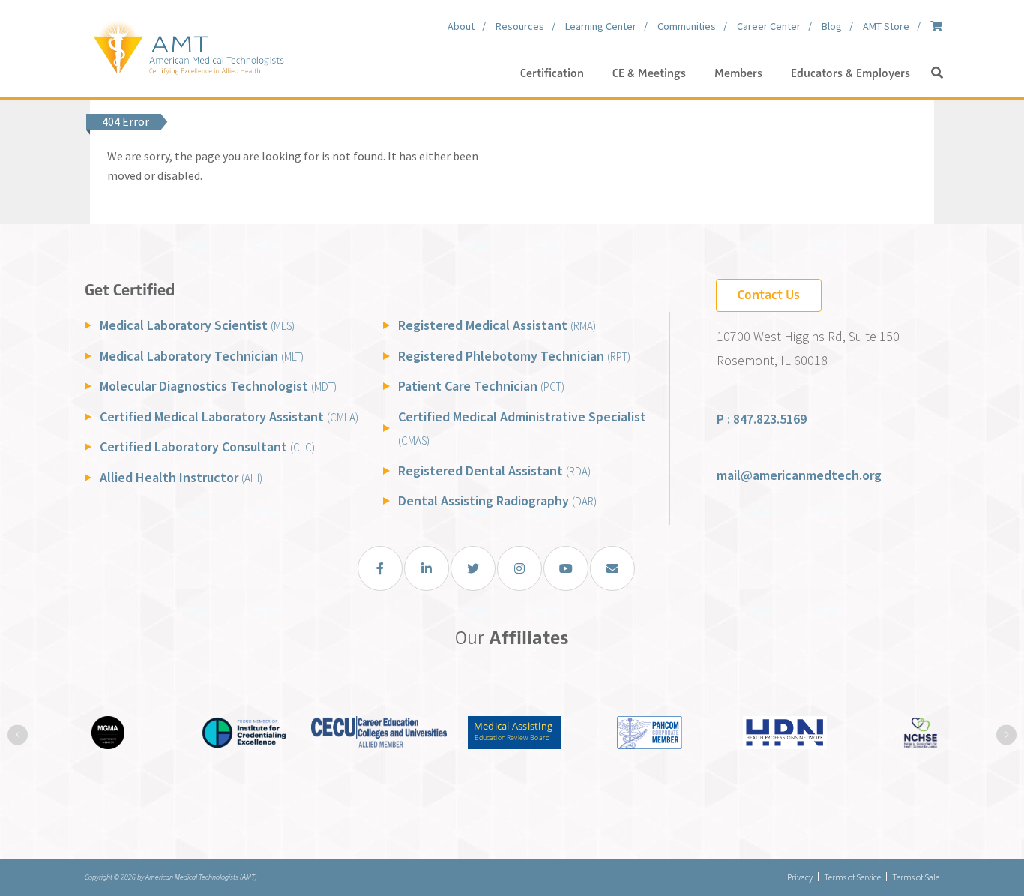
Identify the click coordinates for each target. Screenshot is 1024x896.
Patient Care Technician (481, 385)
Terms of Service (852, 877)
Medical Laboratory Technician (202, 355)
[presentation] (17, 734)
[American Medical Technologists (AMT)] (188, 44)
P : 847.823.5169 (762, 418)
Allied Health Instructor (181, 477)
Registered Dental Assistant (494, 470)
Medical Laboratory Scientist (197, 325)
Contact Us (769, 294)
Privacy (800, 877)
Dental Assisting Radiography (497, 500)
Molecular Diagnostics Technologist (218, 385)
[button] (937, 73)
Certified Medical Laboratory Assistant (229, 416)
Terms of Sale (915, 877)
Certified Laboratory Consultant (207, 446)
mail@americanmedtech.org (799, 475)
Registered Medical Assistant (497, 325)
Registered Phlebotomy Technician (514, 355)
